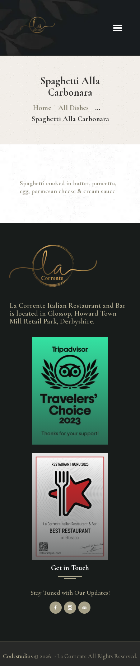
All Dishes (73, 107)
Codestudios (18, 656)
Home (42, 107)
